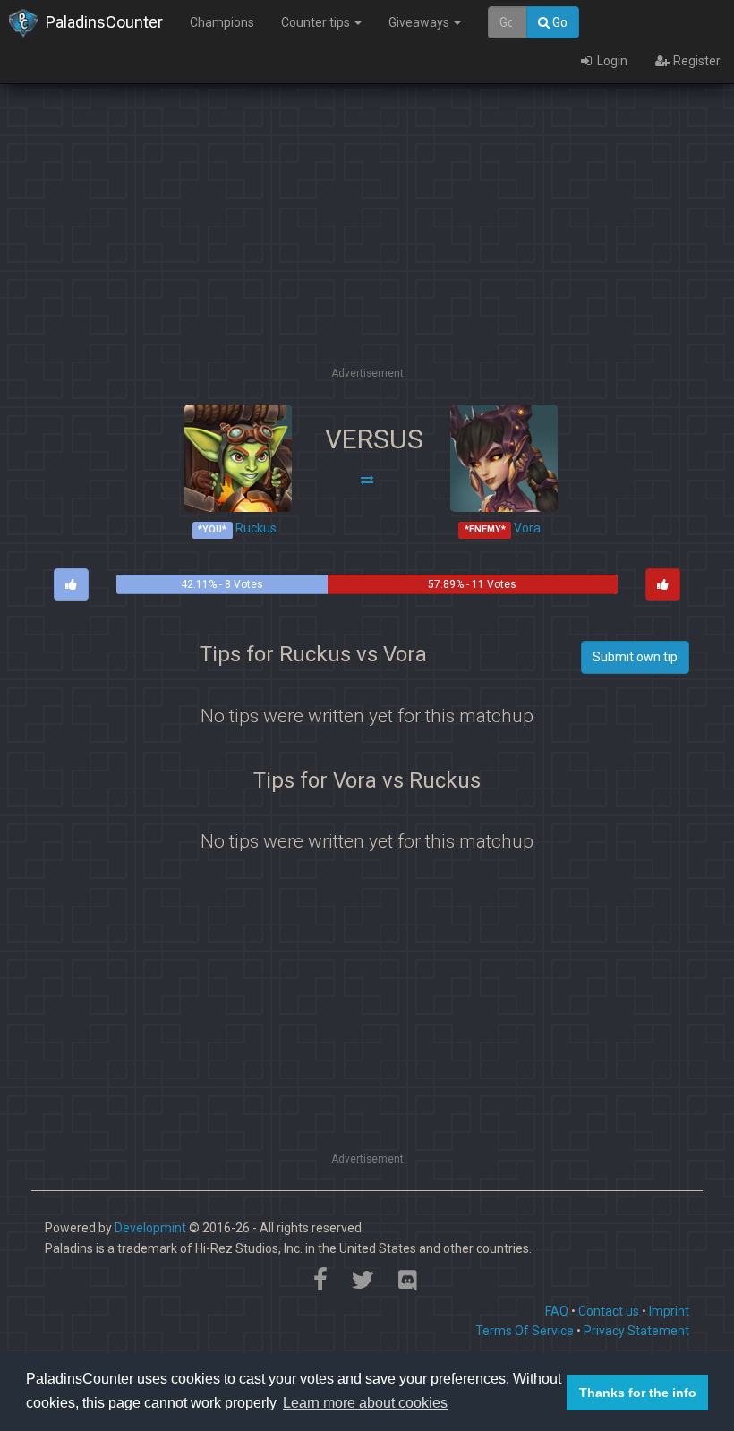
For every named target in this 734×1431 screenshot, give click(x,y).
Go (559, 22)
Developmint (150, 1228)
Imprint (669, 1311)
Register (695, 61)
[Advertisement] (379, 237)
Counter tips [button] (317, 22)
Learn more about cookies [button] (365, 1402)
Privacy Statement (636, 1331)
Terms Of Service (524, 1331)
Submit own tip (635, 657)
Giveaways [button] (420, 22)
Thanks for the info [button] (637, 1392)
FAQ (556, 1311)
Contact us (608, 1311)
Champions (222, 22)
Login (610, 61)
